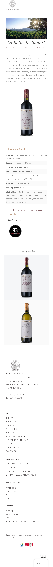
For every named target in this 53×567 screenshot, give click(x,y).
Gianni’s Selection (15, 444)
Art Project (12, 429)
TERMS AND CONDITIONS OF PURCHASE (23, 521)
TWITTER (10, 495)
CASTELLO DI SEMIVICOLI (17, 464)
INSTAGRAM (11, 491)
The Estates (11, 433)
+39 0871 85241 (15, 398)
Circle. (17, 537)
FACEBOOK (11, 488)
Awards (10, 425)
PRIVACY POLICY (13, 514)
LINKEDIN (10, 498)
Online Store (12, 447)
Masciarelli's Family (15, 436)
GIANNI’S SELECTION (15, 467)
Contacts (11, 451)
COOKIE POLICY (13, 518)
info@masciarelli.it (18, 394)
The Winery (11, 421)
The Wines (10, 418)
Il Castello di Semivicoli (18, 440)
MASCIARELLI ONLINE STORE (18, 471)
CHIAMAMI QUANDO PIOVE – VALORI (22, 475)
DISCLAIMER (11, 511)
